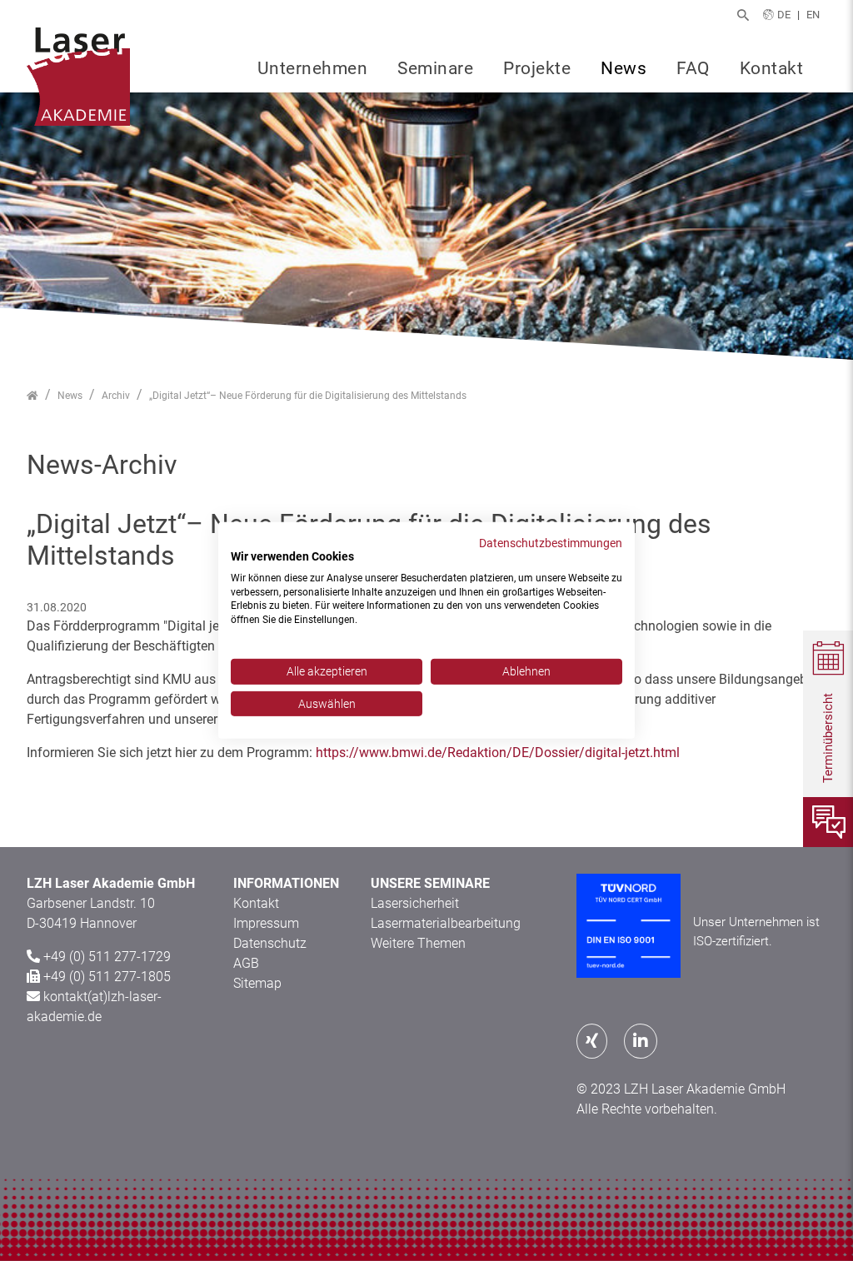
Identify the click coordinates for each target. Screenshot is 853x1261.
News (623, 68)
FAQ (693, 68)
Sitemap (257, 983)
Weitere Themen (418, 943)
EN (813, 14)
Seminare (435, 68)
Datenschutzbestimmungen (550, 543)
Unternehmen (312, 68)
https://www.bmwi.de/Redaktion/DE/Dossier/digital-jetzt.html (498, 752)
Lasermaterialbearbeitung (446, 923)
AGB (246, 963)
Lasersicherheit (415, 903)
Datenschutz (270, 943)
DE (784, 14)
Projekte (537, 68)
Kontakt (772, 68)
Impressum (266, 923)
